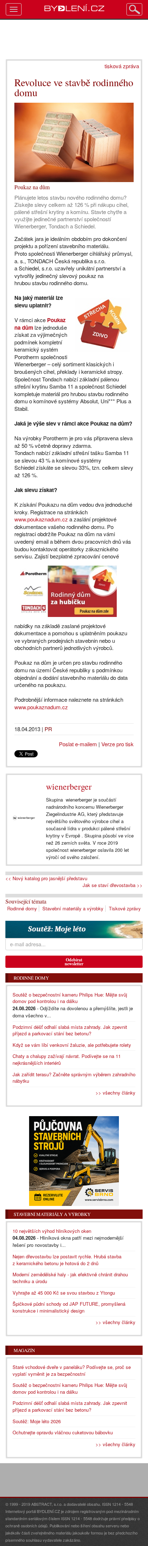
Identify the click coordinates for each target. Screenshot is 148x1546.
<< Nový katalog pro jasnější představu (46, 878)
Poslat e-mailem (78, 744)
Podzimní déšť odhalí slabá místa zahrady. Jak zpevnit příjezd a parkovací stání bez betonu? (70, 1030)
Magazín (24, 1350)
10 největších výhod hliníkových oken (52, 1230)
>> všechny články (115, 1092)
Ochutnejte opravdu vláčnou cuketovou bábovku (63, 1432)
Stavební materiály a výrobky (72, 908)
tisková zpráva (122, 66)
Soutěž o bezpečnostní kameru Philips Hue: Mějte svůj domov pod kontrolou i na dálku (70, 998)
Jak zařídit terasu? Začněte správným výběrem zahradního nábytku (74, 1078)
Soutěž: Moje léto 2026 (37, 1421)
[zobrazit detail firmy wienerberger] (24, 818)
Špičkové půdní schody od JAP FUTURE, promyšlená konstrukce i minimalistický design (69, 1307)
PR (48, 729)
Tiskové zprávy (125, 908)
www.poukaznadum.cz (41, 519)
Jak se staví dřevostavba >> (113, 885)
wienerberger (69, 786)
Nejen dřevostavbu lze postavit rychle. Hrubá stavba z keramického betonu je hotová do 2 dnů (67, 1260)
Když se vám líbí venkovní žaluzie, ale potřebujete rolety (72, 1044)
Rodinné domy (22, 908)
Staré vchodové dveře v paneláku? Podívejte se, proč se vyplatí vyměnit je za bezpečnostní (72, 1370)
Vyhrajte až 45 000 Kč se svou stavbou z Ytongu (64, 1292)
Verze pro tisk (117, 744)
